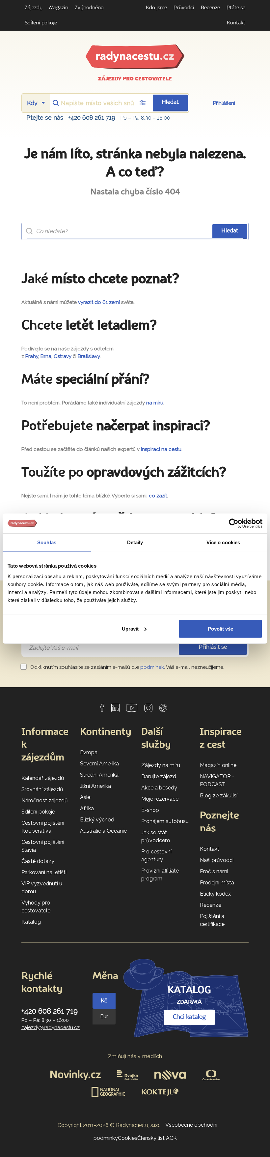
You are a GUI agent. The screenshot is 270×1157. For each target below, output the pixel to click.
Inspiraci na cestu (161, 449)
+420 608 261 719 (91, 117)
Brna (45, 356)
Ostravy (62, 356)
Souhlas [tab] (46, 542)
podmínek (152, 667)
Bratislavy (89, 356)
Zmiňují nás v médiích (135, 1056)
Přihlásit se (213, 647)
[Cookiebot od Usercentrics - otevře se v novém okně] (233, 523)
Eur (104, 1016)
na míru (154, 403)
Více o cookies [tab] (223, 542)
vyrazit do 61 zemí (99, 302)
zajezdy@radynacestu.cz (50, 1027)
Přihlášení (224, 103)
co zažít (158, 496)
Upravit (130, 628)
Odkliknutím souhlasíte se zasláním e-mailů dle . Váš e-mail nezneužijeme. (126, 667)
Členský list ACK (157, 1138)
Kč (104, 1000)
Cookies (127, 1138)
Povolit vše (220, 628)
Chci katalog (189, 1017)
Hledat (170, 102)
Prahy (31, 356)
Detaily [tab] (135, 542)
